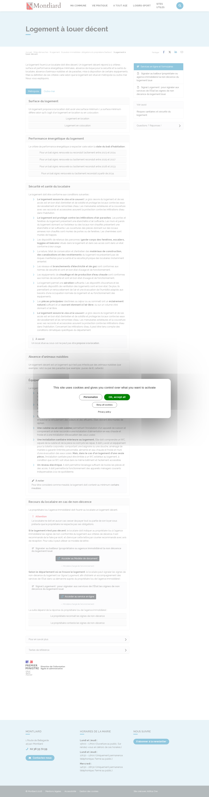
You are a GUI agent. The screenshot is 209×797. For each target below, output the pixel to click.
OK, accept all (117, 397)
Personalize (91, 397)
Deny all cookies (105, 405)
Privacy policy (104, 412)
